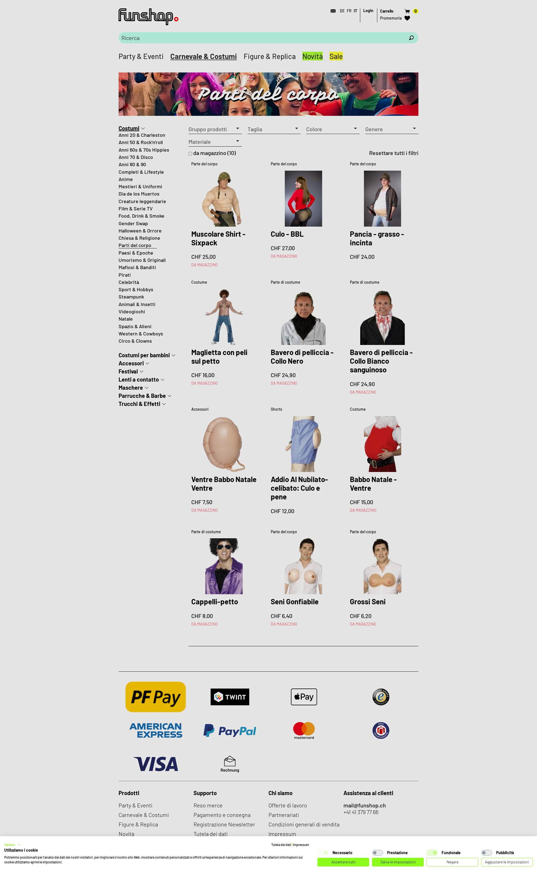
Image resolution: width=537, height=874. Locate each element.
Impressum (301, 845)
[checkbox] (323, 853)
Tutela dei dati (281, 845)
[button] (12, 845)
